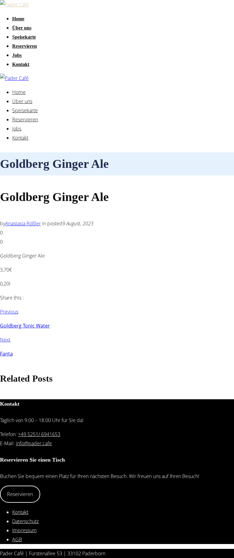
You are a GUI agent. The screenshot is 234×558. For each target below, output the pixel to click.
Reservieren (24, 46)
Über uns (21, 27)
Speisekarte (24, 37)
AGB (17, 539)
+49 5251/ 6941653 (39, 434)
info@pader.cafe (34, 443)
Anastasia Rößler (23, 223)
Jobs (17, 55)
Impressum (24, 530)
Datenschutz (25, 521)
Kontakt (20, 64)
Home (18, 18)
